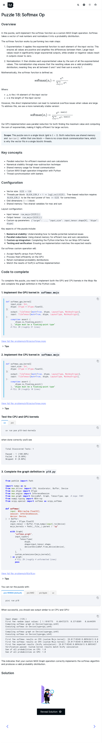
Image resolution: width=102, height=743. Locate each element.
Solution (7, 673)
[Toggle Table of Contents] (4, 5)
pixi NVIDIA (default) (13, 593)
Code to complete (15, 272)
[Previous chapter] (7, 726)
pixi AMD (30, 593)
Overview (8, 24)
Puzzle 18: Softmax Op (23, 14)
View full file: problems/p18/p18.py (18, 573)
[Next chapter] (95, 726)
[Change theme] (90, 5)
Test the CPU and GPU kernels (20, 416)
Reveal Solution (49, 711)
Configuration (12, 182)
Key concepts (11, 152)
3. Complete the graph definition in (28, 471)
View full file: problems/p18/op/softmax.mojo (23, 341)
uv (5, 423)
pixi (12, 423)
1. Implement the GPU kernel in (30, 292)
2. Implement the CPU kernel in (30, 354)
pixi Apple (43, 593)
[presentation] (51, 80)
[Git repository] (96, 5)
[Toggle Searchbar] (78, 5)
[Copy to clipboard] (98, 299)
